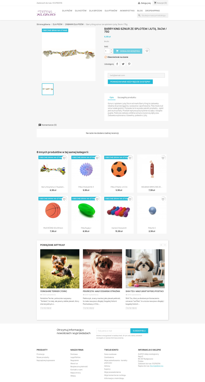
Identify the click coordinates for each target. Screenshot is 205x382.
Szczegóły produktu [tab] (127, 97)
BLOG (140, 10)
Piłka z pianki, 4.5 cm (119, 187)
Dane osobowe (110, 354)
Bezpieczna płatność (79, 366)
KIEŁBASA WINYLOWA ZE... (151, 187)
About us (74, 363)
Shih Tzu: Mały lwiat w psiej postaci (145, 291)
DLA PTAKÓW (111, 10)
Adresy (107, 366)
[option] (59, 281)
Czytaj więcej (45, 308)
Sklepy (73, 376)
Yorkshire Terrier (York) (53, 291)
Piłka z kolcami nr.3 (86, 187)
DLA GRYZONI (95, 10)
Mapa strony (75, 373)
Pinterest (129, 64)
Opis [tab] (112, 97)
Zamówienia (109, 357)
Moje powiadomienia (112, 372)
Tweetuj (123, 64)
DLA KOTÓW (80, 10)
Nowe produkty (43, 357)
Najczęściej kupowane (46, 360)
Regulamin (74, 360)
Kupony (107, 369)
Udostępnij (117, 64)
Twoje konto (111, 350)
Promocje (40, 354)
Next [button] (164, 244)
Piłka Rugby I (86, 228)
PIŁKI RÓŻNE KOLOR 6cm (53, 228)
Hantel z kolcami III (119, 228)
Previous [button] (161, 244)
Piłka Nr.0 (152, 228)
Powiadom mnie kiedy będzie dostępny (130, 81)
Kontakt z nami (76, 369)
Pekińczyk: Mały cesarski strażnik (101, 291)
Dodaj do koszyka (128, 51)
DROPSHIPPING (152, 10)
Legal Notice (75, 357)
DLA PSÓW (67, 10)
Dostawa (74, 354)
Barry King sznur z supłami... (53, 187)
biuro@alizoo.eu (156, 366)
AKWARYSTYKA (127, 10)
